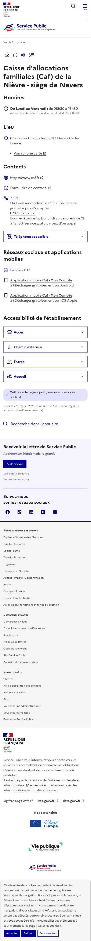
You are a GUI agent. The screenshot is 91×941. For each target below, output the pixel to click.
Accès (18, 332)
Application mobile (41, 280)
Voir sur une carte (28, 153)
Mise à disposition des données (22, 686)
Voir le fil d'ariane (14, 42)
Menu (85, 9)
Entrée (19, 361)
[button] (31, 55)
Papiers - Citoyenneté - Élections (23, 537)
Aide (6, 699)
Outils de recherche (15, 649)
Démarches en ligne (15, 622)
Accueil (20, 376)
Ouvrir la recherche (73, 6)
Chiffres (8, 679)
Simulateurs (10, 635)
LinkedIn (31, 512)
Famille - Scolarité (14, 544)
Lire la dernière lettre (16, 474)
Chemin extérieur (28, 347)
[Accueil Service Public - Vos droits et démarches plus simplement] (30, 31)
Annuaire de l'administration (20, 662)
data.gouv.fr (71, 801)
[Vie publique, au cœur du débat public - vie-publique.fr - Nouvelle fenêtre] (45, 847)
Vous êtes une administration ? (21, 706)
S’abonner (15, 463)
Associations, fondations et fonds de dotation (31, 605)
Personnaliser (48, 933)
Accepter (12, 933)
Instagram (43, 512)
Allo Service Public (14, 655)
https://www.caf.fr (24, 177)
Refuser (28, 933)
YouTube (55, 512)
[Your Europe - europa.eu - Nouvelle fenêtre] (45, 823)
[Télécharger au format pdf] (7, 55)
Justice (7, 584)
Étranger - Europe (14, 591)
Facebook (18, 270)
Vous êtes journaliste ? (16, 713)
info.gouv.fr (45, 801)
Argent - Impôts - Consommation (23, 578)
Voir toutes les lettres (16, 479)
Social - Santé (11, 551)
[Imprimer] (15, 55)
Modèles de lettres (14, 642)
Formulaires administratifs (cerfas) (24, 628)
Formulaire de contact (28, 187)
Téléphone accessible (31, 236)
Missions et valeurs (14, 692)
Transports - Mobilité (16, 571)
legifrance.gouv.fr (16, 801)
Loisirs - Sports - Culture (17, 598)
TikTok (19, 512)
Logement (9, 564)
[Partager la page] (23, 55)
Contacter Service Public (18, 719)
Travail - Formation (14, 557)
